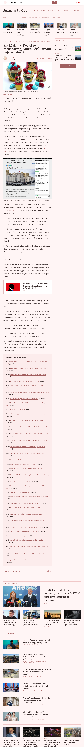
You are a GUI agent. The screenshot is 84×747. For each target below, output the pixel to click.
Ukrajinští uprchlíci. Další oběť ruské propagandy (25, 503)
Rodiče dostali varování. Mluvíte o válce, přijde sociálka (26, 540)
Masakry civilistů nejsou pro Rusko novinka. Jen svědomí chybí (29, 497)
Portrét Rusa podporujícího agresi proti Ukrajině (24, 381)
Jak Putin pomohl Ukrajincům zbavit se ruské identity (26, 508)
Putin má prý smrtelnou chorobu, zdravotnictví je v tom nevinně (29, 392)
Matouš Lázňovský (37, 719)
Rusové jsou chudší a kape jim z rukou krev (23, 460)
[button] (8, 25)
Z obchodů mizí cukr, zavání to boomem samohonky (25, 527)
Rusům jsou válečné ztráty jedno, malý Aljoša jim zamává (27, 386)
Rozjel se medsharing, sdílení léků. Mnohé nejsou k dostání (27, 521)
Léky (35, 577)
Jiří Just (11, 57)
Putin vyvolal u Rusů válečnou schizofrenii (23, 464)
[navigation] (2, 2)
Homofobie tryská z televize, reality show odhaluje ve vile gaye (28, 440)
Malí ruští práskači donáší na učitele (20, 482)
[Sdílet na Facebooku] (48, 571)
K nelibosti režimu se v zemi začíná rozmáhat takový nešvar (28, 375)
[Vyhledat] (54, 2)
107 (51, 58)
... (79, 17)
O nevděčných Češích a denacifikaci (20, 492)
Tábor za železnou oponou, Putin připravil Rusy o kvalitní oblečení (29, 547)
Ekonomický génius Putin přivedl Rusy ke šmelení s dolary (27, 414)
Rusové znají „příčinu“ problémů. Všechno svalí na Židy (27, 420)
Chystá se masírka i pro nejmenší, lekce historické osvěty (27, 453)
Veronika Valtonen (38, 690)
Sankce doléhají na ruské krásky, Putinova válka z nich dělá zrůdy (29, 475)
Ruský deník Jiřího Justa (21, 577)
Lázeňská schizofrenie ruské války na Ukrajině (23, 532)
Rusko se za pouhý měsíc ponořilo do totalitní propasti (26, 514)
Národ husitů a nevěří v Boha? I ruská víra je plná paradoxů (27, 447)
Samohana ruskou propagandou (19, 536)
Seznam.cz (78, 2)
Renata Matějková (29, 662)
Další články (68, 66)
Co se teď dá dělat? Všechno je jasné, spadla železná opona (27, 553)
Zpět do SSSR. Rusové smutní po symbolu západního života (27, 560)
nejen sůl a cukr (14, 210)
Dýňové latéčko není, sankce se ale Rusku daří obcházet (26, 468)
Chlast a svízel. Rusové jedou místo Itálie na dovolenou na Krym (29, 434)
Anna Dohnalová (37, 704)
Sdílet (45, 58)
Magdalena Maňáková (39, 661)
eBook (39, 58)
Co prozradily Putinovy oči (18, 410)
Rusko (30, 577)
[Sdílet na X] (51, 571)
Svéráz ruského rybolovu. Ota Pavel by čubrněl (24, 399)
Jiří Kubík (34, 644)
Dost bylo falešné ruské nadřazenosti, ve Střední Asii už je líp (28, 368)
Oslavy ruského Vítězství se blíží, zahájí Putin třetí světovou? (28, 427)
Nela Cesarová (36, 676)
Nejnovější (60, 40)
